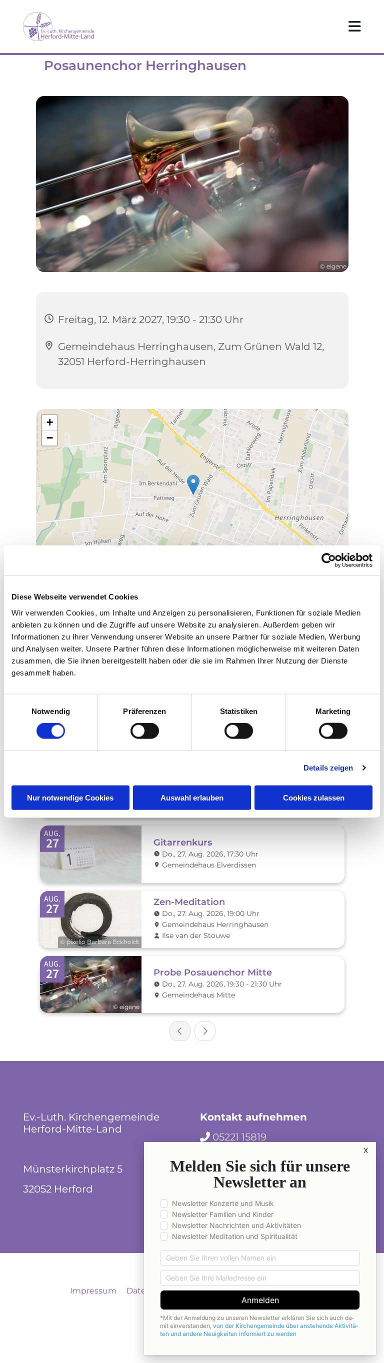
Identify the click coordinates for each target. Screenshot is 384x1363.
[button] (251, 27)
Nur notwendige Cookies (70, 797)
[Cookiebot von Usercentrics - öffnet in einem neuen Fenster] (328, 560)
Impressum (93, 1291)
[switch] (144, 731)
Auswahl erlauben (192, 797)
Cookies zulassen (313, 797)
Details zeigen (328, 768)
